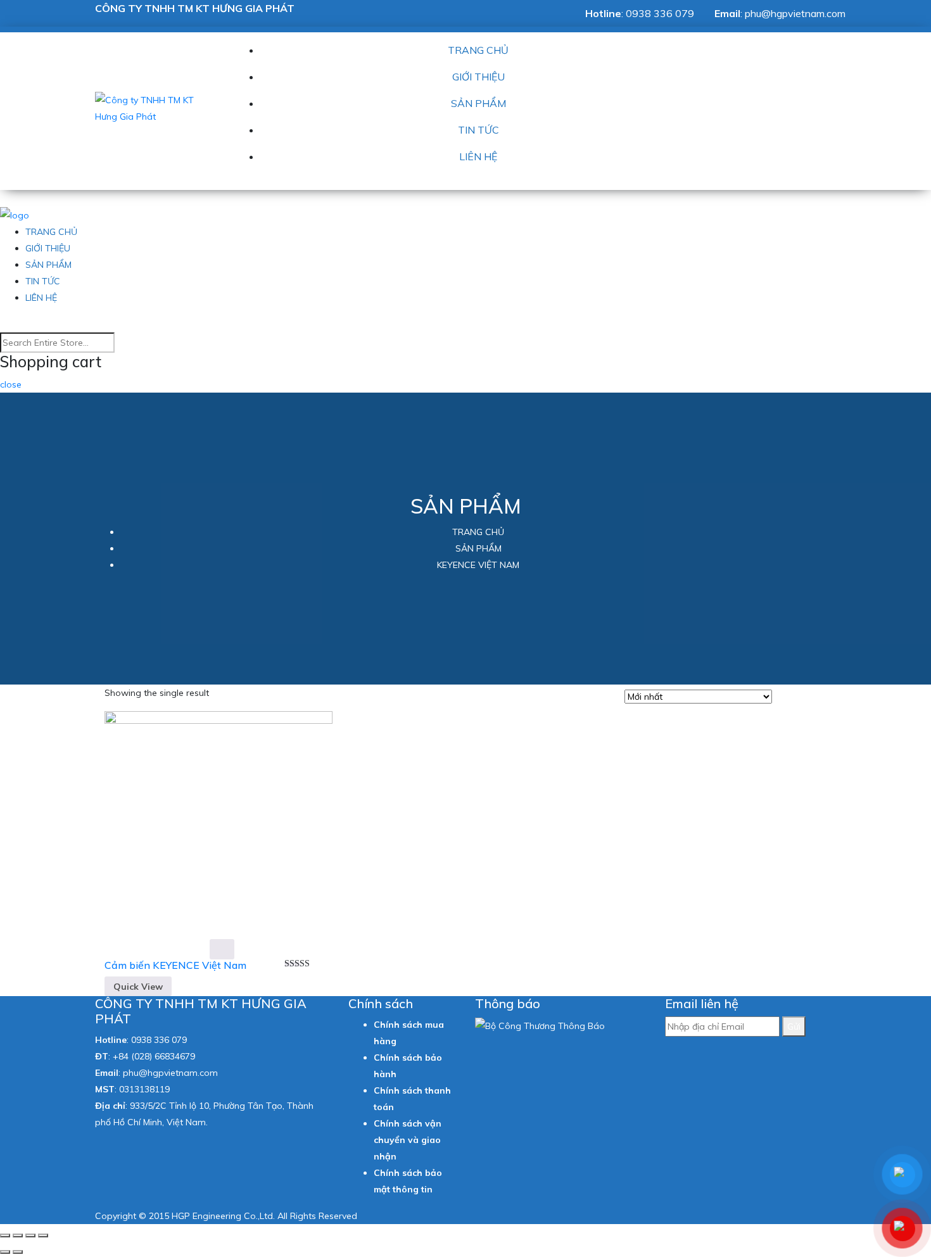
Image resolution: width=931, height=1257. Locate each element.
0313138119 (144, 1089)
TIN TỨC (478, 129)
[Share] (18, 1235)
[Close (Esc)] (5, 1235)
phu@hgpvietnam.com (795, 13)
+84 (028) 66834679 (154, 1056)
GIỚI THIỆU (478, 76)
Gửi (794, 1026)
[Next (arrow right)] (18, 1252)
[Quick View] (222, 949)
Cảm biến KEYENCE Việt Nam (175, 965)
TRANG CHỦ (478, 50)
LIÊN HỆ (478, 156)
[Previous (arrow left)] (5, 1252)
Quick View (138, 986)
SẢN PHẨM (478, 103)
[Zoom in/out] (43, 1235)
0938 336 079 (660, 13)
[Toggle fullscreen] (30, 1235)
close (11, 384)
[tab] (785, 698)
